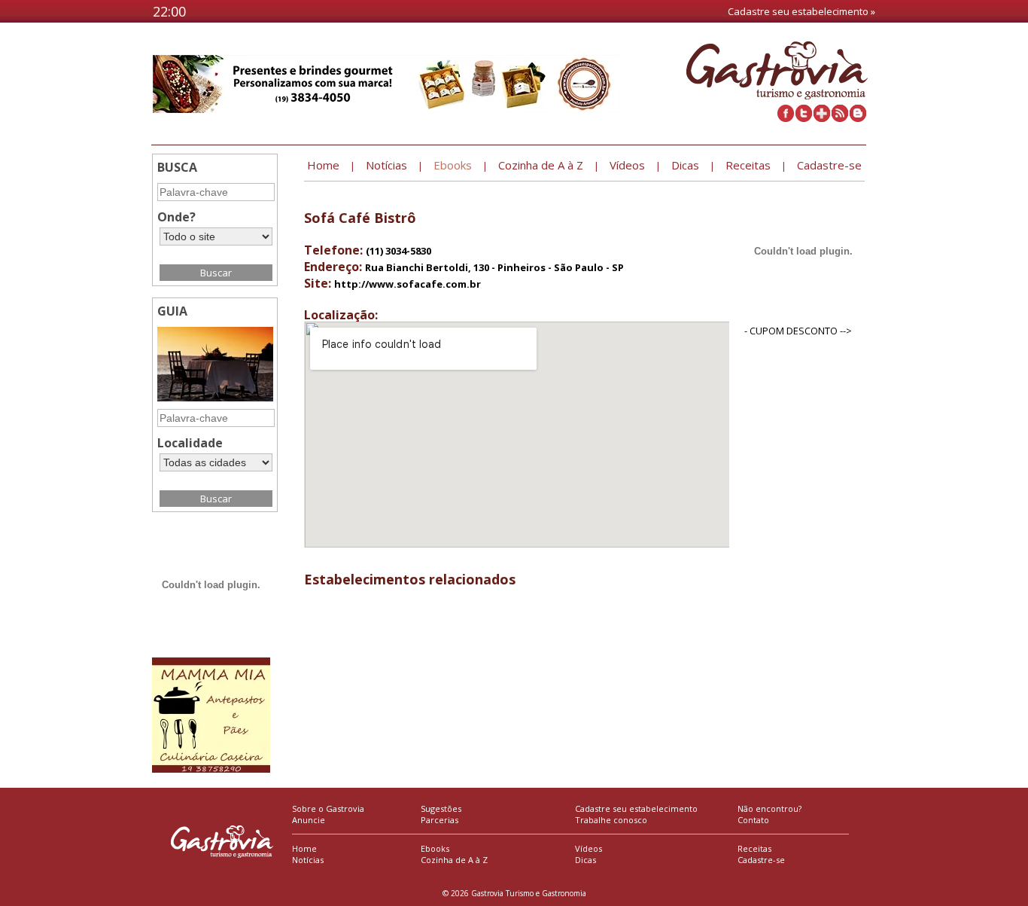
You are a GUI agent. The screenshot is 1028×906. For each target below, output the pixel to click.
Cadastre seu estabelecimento (636, 808)
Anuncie (308, 819)
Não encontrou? (769, 808)
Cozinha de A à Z (454, 859)
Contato (753, 819)
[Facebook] (785, 118)
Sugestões (441, 808)
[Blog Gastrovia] (858, 118)
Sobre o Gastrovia (328, 808)
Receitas (754, 848)
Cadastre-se (761, 859)
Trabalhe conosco (611, 819)
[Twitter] (803, 118)
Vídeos (588, 848)
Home (304, 848)
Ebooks (435, 848)
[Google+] (822, 118)
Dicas (585, 859)
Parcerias (439, 819)
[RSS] (840, 118)
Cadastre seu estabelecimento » (801, 11)
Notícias (308, 859)
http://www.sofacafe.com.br (407, 284)
